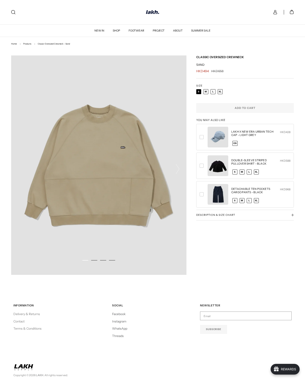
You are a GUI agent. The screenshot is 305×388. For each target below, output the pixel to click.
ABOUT (178, 30)
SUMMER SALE (201, 30)
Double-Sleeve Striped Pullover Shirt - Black (249, 162)
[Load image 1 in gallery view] (98, 165)
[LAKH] (152, 12)
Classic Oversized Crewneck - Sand (54, 43)
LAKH (39, 375)
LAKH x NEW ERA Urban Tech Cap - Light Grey (252, 133)
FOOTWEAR (136, 30)
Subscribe (213, 329)
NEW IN (99, 30)
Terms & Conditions (27, 329)
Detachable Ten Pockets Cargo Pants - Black (250, 190)
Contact (19, 321)
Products (27, 43)
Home (14, 43)
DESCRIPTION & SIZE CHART (215, 214)
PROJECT (159, 30)
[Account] (274, 12)
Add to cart (245, 108)
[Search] (13, 12)
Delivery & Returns (26, 314)
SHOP (116, 30)
